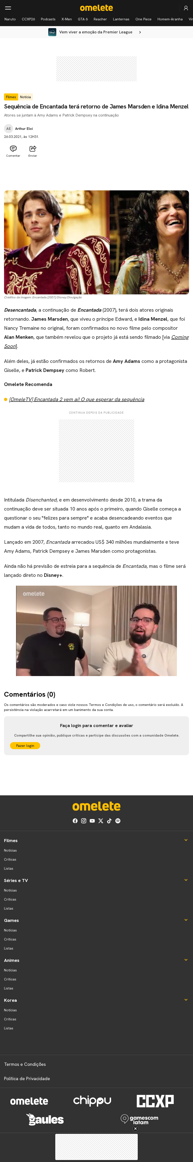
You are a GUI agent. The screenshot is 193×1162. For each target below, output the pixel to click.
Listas (8, 868)
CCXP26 (28, 19)
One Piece (143, 19)
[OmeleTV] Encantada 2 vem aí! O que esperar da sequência (76, 399)
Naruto (10, 19)
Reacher (100, 19)
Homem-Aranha (170, 19)
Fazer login (25, 745)
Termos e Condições (25, 1064)
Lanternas (121, 19)
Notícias (10, 850)
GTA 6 (83, 19)
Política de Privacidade (27, 1078)
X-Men (67, 19)
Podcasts (48, 19)
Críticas (10, 859)
